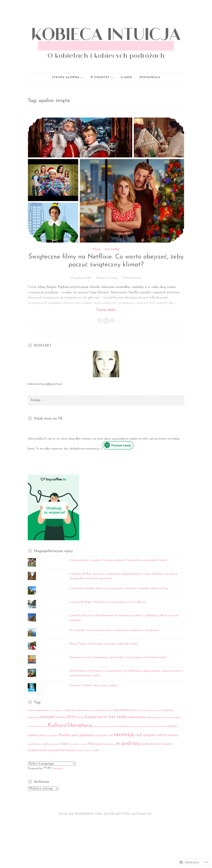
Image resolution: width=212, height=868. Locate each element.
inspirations (136, 717)
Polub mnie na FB (48, 418)
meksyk (123, 726)
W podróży (100, 77)
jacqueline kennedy (163, 717)
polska (32, 735)
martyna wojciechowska (106, 726)
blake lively (137, 710)
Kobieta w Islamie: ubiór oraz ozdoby (93, 685)
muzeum (143, 726)
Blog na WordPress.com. (80, 814)
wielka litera (109, 744)
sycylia (56, 744)
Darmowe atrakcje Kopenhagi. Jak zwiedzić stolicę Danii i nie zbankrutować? (118, 657)
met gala (133, 726)
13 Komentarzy (132, 277)
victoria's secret (78, 744)
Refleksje (173, 735)
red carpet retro (151, 735)
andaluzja (42, 710)
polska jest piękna (48, 735)
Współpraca (149, 77)
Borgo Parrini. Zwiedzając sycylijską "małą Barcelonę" (103, 643)
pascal (172, 726)
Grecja (80, 717)
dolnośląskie (33, 717)
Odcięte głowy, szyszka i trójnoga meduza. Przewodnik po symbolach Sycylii (118, 560)
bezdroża (123, 710)
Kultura (112, 249)
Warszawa (95, 744)
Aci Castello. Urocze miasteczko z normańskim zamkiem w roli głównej (114, 630)
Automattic (142, 814)
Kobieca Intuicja (106, 277)
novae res (154, 726)
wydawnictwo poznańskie (46, 750)
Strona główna (66, 77)
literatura (79, 725)
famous (61, 717)
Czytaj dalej (72, 310)
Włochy (70, 750)
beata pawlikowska (95, 710)
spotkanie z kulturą (40, 744)
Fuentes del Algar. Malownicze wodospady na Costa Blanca (107, 602)
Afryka (31, 710)
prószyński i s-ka (103, 735)
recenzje (124, 735)
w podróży (128, 743)
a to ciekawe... (56, 710)
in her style (114, 717)
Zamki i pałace (84, 750)
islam (150, 717)
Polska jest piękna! (75, 735)
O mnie (126, 77)
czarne (168, 710)
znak (96, 750)
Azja (68, 710)
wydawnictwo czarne (156, 744)
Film (96, 249)
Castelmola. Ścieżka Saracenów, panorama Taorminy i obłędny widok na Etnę (118, 588)
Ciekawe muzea (152, 710)
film (71, 717)
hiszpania (93, 717)
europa (47, 717)
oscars (163, 726)
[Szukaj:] (106, 400)
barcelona (78, 710)
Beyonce (110, 710)
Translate (57, 768)
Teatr (65, 744)
